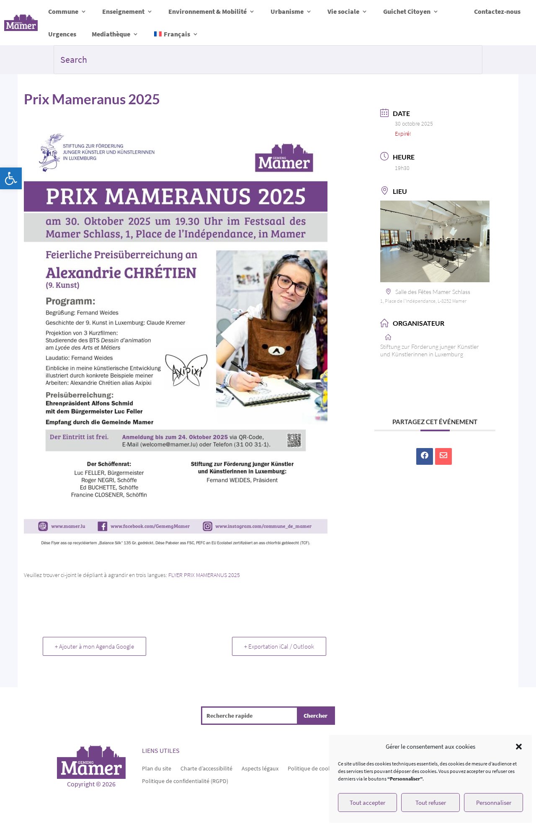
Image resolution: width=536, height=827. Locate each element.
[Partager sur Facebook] (424, 456)
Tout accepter (367, 802)
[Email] (443, 456)
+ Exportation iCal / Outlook (279, 646)
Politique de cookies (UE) (318, 768)
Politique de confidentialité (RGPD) (185, 780)
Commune (63, 11)
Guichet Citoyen (406, 11)
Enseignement (123, 11)
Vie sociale (343, 11)
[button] (11, 178)
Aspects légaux (260, 768)
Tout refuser (430, 802)
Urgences (62, 34)
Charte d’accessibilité (206, 768)
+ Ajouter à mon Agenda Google (94, 646)
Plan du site (156, 768)
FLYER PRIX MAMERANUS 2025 (204, 575)
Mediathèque (111, 34)
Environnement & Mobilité (207, 11)
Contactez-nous (497, 11)
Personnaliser (493, 802)
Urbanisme (287, 11)
